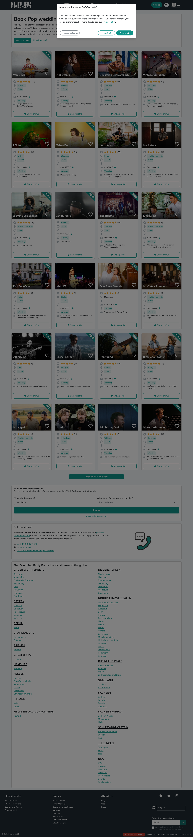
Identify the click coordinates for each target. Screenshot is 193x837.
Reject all (106, 33)
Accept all (124, 33)
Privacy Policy (109, 21)
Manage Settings (70, 33)
